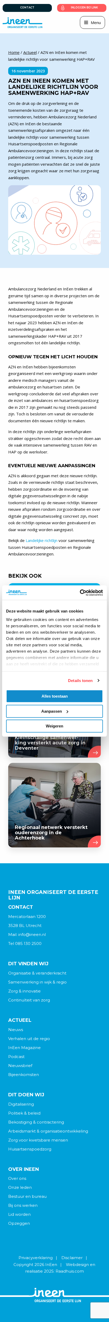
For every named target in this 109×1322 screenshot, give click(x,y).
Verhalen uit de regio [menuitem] (29, 1038)
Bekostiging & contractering (36, 1122)
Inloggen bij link (84, 7)
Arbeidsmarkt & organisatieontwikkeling (48, 1131)
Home (14, 52)
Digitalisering (21, 1104)
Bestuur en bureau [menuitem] (27, 1196)
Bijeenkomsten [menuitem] (23, 1074)
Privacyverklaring (36, 1257)
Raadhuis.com (70, 1271)
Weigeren (54, 726)
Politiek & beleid (24, 1113)
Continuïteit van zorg (29, 1000)
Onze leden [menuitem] (20, 1187)
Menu (96, 22)
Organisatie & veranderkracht (37, 973)
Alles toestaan (55, 696)
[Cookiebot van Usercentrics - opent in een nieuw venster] (80, 592)
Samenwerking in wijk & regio (37, 982)
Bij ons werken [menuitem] (23, 1205)
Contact (27, 7)
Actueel (30, 52)
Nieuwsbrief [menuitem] (20, 1065)
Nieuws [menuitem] (15, 1029)
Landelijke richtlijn (41, 540)
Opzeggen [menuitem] (19, 1223)
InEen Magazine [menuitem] (24, 1047)
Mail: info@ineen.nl (27, 934)
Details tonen (80, 680)
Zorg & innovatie (24, 991)
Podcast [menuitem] (16, 1056)
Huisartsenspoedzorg (29, 1149)
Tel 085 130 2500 (25, 943)
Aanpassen (51, 711)
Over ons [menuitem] (17, 1178)
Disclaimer (72, 1257)
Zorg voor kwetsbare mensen (38, 1140)
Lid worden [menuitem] (19, 1214)
